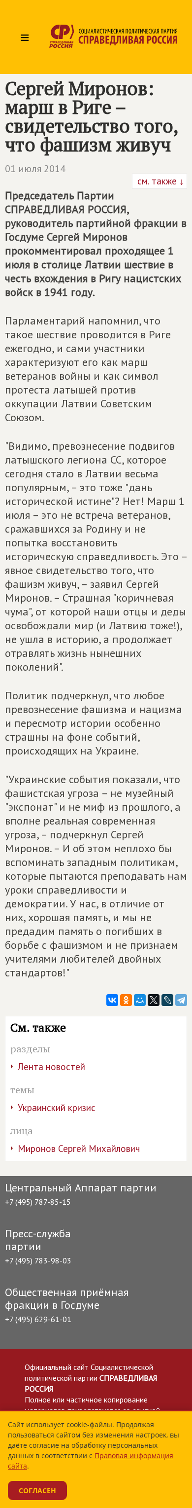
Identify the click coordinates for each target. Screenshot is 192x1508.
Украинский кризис (57, 1107)
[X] (154, 1000)
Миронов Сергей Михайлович (79, 1148)
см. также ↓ (159, 181)
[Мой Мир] (140, 1000)
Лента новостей (51, 1067)
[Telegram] (181, 1000)
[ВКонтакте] (112, 1000)
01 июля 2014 (35, 168)
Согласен (37, 1490)
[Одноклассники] (126, 1000)
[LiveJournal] (167, 1000)
